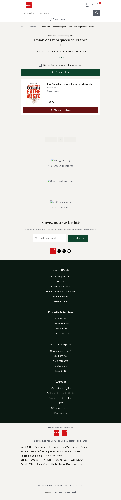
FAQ (60, 186)
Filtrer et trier (62, 72)
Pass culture (60, 328)
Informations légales (60, 388)
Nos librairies (60, 355)
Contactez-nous (60, 207)
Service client (61, 301)
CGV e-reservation (60, 408)
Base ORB (60, 370)
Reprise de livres (60, 323)
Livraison (60, 281)
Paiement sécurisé (60, 286)
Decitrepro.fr (60, 365)
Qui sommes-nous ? (60, 350)
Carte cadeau (60, 318)
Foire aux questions (60, 276)
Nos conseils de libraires (60, 165)
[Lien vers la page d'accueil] (29, 5)
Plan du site (60, 412)
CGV (60, 403)
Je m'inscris (78, 238)
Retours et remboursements (60, 291)
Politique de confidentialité (60, 393)
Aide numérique (60, 296)
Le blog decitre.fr (60, 333)
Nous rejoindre (60, 360)
